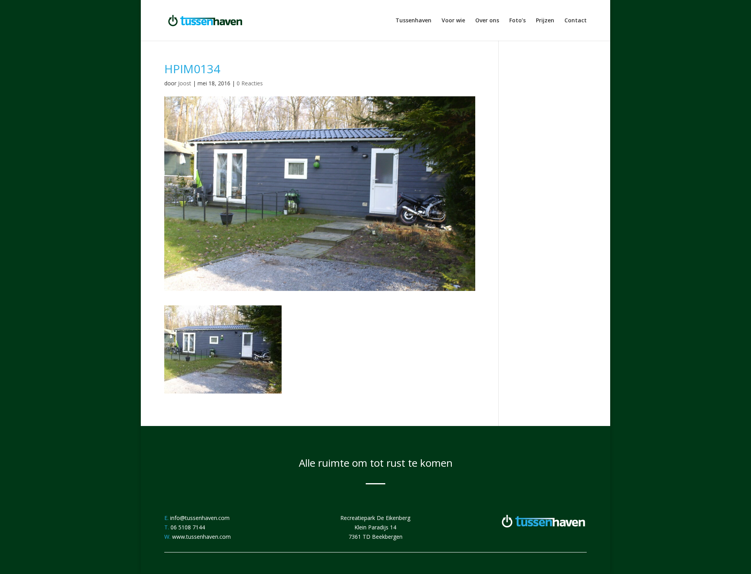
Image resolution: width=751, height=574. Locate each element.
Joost (184, 83)
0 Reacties (250, 83)
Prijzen (545, 21)
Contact (575, 21)
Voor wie (453, 21)
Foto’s (517, 21)
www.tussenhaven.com (201, 536)
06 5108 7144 (188, 527)
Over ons (487, 21)
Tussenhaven (413, 21)
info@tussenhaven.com (200, 518)
